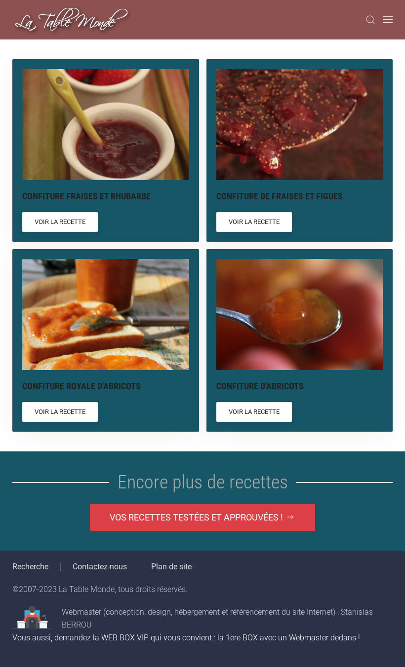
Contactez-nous (100, 566)
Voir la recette (60, 221)
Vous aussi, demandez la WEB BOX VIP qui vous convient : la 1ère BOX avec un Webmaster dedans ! (186, 637)
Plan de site (171, 566)
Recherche (30, 566)
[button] (370, 19)
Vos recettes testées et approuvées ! (196, 517)
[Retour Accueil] (71, 19)
